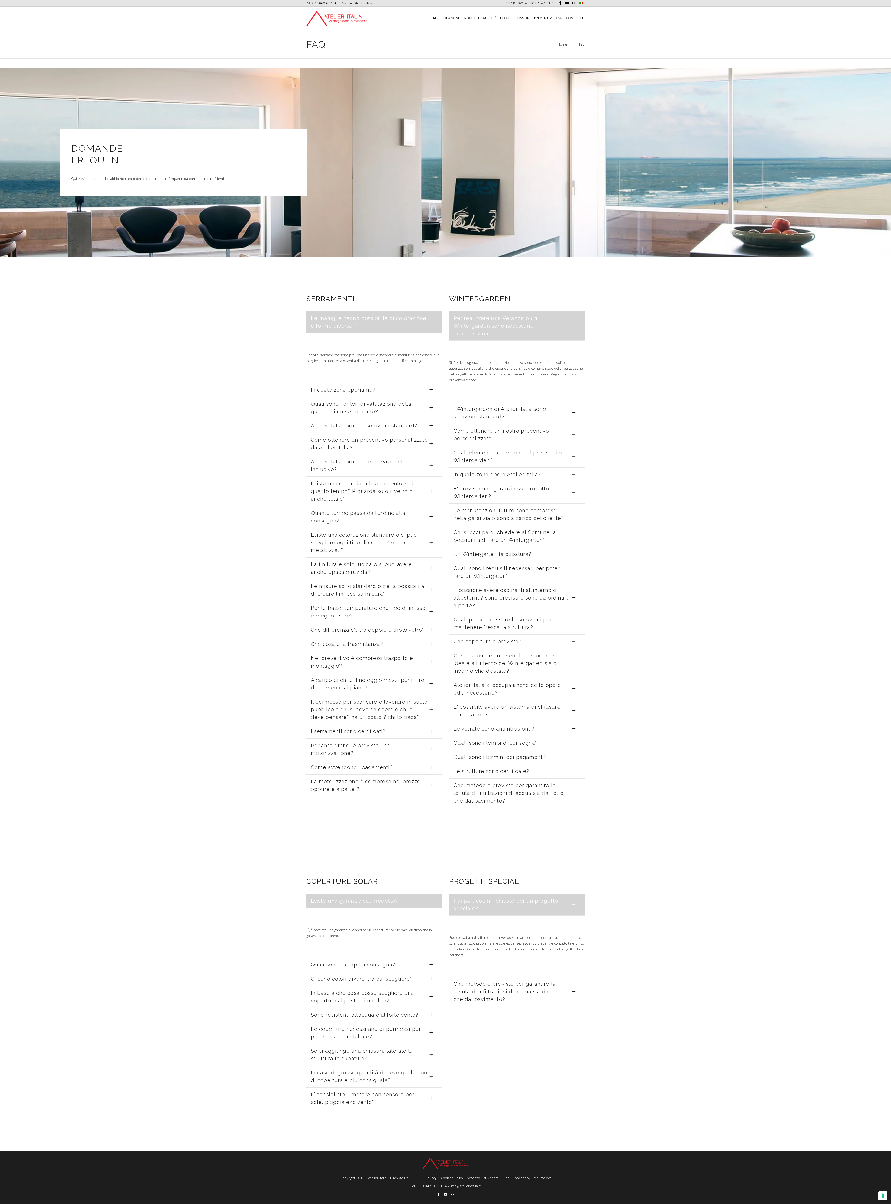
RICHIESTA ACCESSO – (544, 3)
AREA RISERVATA (516, 3)
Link (542, 937)
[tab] (374, 322)
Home (562, 44)
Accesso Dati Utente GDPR (488, 1177)
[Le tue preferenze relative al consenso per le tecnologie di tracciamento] (882, 1195)
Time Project (541, 1177)
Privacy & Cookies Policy (444, 1177)
